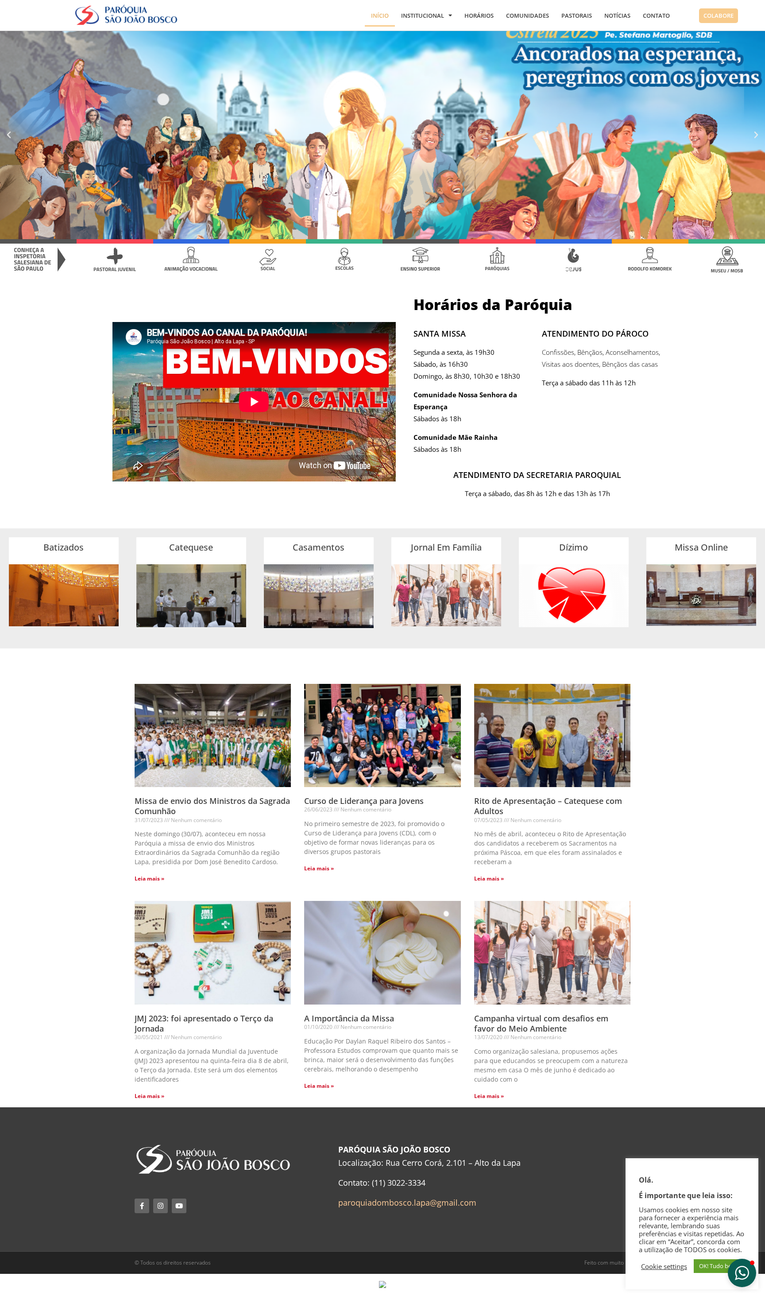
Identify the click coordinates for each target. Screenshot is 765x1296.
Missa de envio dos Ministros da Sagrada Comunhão (212, 805)
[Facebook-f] (142, 1206)
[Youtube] (179, 1206)
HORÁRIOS (479, 15)
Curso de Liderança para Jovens (364, 800)
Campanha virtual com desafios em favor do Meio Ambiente (541, 1023)
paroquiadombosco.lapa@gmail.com (407, 1202)
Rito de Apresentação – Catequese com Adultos (548, 805)
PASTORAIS (576, 15)
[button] (8, 135)
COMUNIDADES (527, 15)
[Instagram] (160, 1206)
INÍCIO (380, 15)
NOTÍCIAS (617, 15)
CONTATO (656, 15)
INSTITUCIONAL (422, 15)
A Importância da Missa (349, 1018)
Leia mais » (149, 878)
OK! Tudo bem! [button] (718, 1266)
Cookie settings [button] (664, 1266)
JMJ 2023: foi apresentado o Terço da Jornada (204, 1023)
